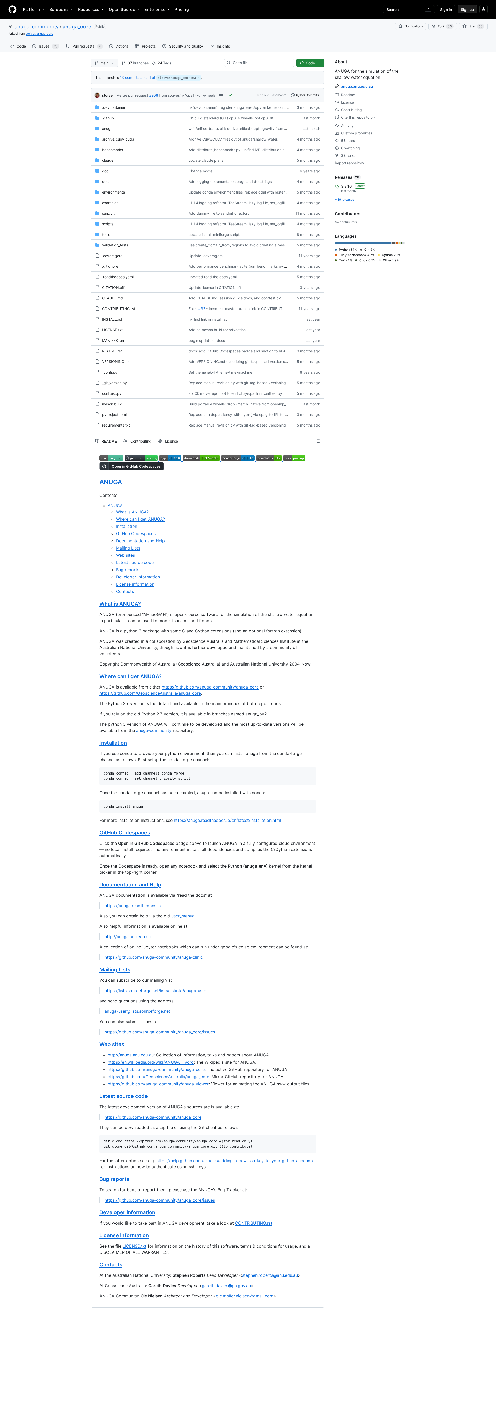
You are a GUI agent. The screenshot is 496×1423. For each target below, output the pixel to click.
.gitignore (110, 266)
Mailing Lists (128, 548)
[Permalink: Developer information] (95, 1212)
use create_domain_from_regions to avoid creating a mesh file (241, 245)
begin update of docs (207, 340)
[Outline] (317, 441)
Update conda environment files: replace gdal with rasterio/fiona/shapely (250, 192)
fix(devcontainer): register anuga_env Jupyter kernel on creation (243, 107)
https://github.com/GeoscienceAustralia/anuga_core (150, 693)
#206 (153, 95)
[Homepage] (12, 9)
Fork (445, 26)
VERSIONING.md (116, 361)
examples (110, 202)
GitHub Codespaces (136, 533)
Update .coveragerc (206, 255)
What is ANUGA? (132, 511)
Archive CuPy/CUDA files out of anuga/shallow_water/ (234, 139)
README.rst (112, 351)
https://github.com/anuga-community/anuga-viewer (158, 1083)
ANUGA (110, 482)
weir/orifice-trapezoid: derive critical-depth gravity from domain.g (244, 128)
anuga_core (77, 27)
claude (107, 160)
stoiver (108, 95)
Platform (31, 9)
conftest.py (111, 393)
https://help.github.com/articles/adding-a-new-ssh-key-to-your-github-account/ (234, 1160)
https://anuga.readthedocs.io (133, 905)
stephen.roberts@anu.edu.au (270, 1275)
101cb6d (263, 95)
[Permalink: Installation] (95, 743)
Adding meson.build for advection (217, 330)
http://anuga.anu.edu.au (128, 936)
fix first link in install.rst (208, 319)
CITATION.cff (113, 287)
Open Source (122, 9)
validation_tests (115, 245)
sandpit (108, 213)
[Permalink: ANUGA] (95, 481)
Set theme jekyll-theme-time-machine (220, 372)
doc (105, 171)
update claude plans (206, 160)
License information (135, 584)
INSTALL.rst (112, 319)
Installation (126, 526)
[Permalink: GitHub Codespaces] (95, 833)
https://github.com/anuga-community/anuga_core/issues (160, 1031)
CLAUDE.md (112, 298)
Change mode (200, 171)
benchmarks (112, 150)
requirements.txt (116, 425)
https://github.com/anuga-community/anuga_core (210, 687)
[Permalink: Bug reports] (95, 1179)
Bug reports (127, 569)
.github (108, 118)
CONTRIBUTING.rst (118, 308)
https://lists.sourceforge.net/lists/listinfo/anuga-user (155, 990)
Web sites (125, 555)
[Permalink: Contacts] (95, 1264)
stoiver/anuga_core (39, 33)
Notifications (414, 26)
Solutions (59, 9)
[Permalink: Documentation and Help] (95, 884)
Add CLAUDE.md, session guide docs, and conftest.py (235, 298)
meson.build (112, 404)
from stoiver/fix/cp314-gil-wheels (187, 95)
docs (106, 181)
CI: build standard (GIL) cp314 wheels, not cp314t (231, 118)
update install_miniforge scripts (215, 234)
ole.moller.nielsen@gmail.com (244, 1295)
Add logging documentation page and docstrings (230, 181)
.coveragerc (112, 255)
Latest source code (135, 562)
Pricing (182, 9)
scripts (107, 224)
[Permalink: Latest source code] (95, 1096)
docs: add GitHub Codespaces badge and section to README (241, 351)
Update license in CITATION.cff (215, 287)
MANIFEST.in (113, 340)
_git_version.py (114, 383)
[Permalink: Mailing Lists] (95, 969)
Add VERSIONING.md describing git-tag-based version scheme (242, 361)
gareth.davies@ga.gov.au (226, 1285)
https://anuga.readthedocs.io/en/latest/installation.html (227, 820)
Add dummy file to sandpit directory (219, 213)
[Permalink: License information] (95, 1235)
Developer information (138, 576)
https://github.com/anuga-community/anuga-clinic (154, 957)
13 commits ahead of (137, 77)
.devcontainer (113, 107)
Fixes (193, 308)
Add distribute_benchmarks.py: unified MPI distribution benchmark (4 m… (251, 150)
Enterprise (154, 9)
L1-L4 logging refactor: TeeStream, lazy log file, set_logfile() (239, 202)
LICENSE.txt (112, 330)
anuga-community (36, 27)
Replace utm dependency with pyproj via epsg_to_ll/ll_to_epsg (241, 414)
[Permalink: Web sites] (95, 1044)
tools (106, 234)
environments (113, 192)
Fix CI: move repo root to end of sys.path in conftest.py (235, 393)
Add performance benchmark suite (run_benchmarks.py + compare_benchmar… (256, 266)
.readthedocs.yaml (118, 277)
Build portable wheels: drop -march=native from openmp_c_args (243, 404)
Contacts (125, 591)
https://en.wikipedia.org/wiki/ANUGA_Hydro (151, 1062)
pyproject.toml (114, 414)
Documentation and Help (140, 540)
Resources (88, 9)
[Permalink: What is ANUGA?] (95, 604)
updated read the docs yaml (213, 277)
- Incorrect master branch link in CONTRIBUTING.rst (250, 308)
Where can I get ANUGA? (140, 519)
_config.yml (111, 372)
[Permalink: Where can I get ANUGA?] (95, 676)
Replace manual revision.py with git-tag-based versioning (237, 383)
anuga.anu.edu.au (357, 86)
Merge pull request (132, 95)
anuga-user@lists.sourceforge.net (137, 1011)
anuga (107, 128)
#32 (201, 308)
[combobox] (261, 63)
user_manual (183, 915)
